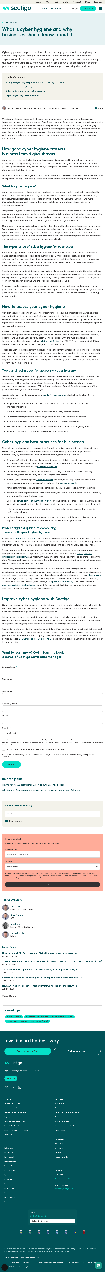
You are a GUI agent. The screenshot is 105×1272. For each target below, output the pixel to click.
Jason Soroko (17, 933)
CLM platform (60, 1108)
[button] (98, 1265)
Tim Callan (15, 108)
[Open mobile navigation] (100, 8)
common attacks (44, 479)
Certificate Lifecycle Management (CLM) (49, 1017)
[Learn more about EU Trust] (75, 1232)
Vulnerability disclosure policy (51, 1262)
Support (77, 2)
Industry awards (61, 1157)
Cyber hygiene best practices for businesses (26, 91)
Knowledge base (10, 1157)
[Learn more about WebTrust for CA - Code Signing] (66, 1232)
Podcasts (8, 1193)
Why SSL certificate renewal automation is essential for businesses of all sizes (41, 790)
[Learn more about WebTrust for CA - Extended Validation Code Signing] (48, 1232)
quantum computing (25, 538)
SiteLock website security (14, 1121)
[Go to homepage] (17, 8)
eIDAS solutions (10, 1135)
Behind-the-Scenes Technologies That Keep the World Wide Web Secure (42, 977)
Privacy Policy (49, 754)
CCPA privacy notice (75, 1262)
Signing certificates (12, 1117)
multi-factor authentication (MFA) (35, 500)
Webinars (8, 1202)
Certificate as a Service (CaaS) (67, 1112)
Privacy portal (14, 1266)
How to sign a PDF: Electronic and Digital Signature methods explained (40, 953)
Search (39, 2)
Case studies (9, 1170)
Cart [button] (48, 2)
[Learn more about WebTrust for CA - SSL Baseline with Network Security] (57, 1232)
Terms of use (14, 1262)
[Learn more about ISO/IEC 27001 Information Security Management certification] (84, 1232)
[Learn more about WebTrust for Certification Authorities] (30, 1232)
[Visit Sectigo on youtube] (19, 1087)
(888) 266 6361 (39, 1216)
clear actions (94, 575)
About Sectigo (60, 1143)
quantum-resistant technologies (18, 585)
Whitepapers (9, 1184)
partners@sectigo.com (64, 1189)
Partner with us (61, 1103)
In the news (8, 1148)
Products (9, 1099)
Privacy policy (28, 1262)
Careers (58, 1152)
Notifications (9, 1188)
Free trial (98, 2)
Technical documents (12, 1166)
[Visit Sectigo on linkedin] (13, 1087)
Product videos (10, 1197)
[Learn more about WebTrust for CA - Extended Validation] (39, 1232)
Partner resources (62, 1121)
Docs (87, 2)
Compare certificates (12, 1108)
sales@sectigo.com (62, 1178)
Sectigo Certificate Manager (15, 1112)
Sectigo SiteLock (68, 482)
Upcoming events (11, 1175)
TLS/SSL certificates (12, 1103)
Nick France (16, 915)
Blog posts (8, 1152)
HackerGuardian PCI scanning (16, 1130)
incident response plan (54, 394)
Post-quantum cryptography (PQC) (27, 1021)
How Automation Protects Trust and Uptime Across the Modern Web (39, 985)
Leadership (59, 1148)
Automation (14, 1017)
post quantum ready (62, 581)
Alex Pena (15, 924)
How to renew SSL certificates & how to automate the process (33, 784)
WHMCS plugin (60, 1130)
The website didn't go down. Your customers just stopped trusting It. (40, 969)
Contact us (59, 1161)
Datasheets (9, 1179)
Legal (26, 1266)
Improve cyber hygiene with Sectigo (22, 95)
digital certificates (50, 341)
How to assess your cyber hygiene (21, 87)
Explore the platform (28, 1051)
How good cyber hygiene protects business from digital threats (35, 82)
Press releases (10, 1161)
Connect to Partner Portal (65, 1126)
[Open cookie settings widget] (4, 1267)
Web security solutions (64, 1117)
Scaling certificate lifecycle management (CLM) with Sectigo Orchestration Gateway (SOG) (52, 961)
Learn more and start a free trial (35, 638)
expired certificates (47, 466)
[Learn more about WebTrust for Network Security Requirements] (21, 1232)
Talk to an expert (77, 1051)
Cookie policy (93, 1262)
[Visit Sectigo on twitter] (6, 1087)
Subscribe (10, 1078)
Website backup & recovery (15, 1126)
